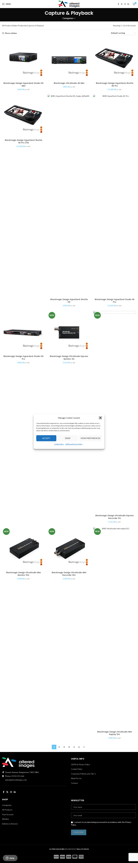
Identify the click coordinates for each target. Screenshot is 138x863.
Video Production (19, 25)
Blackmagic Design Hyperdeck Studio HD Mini (23, 84)
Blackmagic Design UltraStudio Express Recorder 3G (114, 517)
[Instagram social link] (125, 4)
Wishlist (5, 819)
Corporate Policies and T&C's (83, 774)
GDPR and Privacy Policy (73, 444)
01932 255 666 (17, 776)
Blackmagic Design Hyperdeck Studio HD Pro (23, 357)
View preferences (90, 438)
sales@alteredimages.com (16, 780)
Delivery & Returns (10, 824)
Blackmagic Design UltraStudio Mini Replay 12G (114, 733)
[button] (100, 417)
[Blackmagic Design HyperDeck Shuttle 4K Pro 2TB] (23, 116)
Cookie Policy (59, 444)
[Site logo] (69, 4)
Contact (74, 783)
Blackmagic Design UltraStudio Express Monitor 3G (69, 357)
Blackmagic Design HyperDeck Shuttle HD (69, 300)
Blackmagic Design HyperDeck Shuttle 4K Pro (114, 84)
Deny (67, 438)
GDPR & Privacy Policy (80, 764)
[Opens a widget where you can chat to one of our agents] (10, 858)
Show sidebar (11, 33)
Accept (46, 438)
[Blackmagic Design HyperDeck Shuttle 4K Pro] (114, 59)
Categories (68, 18)
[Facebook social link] (118, 4)
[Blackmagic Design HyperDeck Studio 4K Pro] (114, 196)
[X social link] (121, 4)
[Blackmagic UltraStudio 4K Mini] (69, 59)
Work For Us (76, 778)
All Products (7, 25)
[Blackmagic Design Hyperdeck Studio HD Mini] (23, 59)
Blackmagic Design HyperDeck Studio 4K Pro (114, 300)
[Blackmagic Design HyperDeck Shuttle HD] (69, 196)
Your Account (8, 814)
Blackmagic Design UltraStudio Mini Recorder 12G (69, 574)
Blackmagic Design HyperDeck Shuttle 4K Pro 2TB (23, 141)
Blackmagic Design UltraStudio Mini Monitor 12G (23, 574)
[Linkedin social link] (128, 4)
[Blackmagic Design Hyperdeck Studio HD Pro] (23, 332)
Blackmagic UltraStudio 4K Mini (69, 83)
